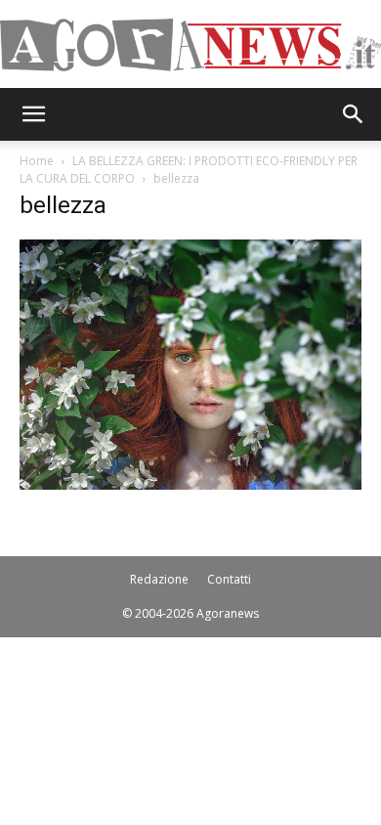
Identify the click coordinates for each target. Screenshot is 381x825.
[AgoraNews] (190, 45)
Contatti (229, 579)
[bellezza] (190, 484)
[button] (33, 114)
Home (37, 160)
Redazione (159, 579)
